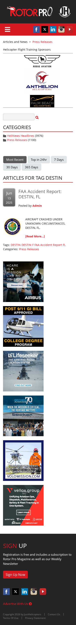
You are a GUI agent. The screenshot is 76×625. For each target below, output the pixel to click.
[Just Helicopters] (38, 11)
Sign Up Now (15, 574)
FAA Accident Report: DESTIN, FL (40, 194)
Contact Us (54, 614)
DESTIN (16, 245)
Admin (37, 206)
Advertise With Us (16, 604)
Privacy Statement (35, 618)
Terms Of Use (10, 618)
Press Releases (17, 140)
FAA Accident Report (48, 245)
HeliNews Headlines (20, 136)
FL (64, 245)
